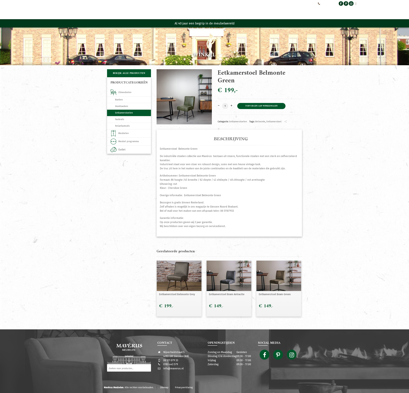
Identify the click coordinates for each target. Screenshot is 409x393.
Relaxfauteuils (122, 126)
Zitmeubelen (124, 92)
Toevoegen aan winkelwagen (261, 106)
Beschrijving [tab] (231, 139)
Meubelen (123, 133)
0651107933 (327, 3)
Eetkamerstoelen (238, 121)
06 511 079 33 (170, 360)
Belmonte (260, 121)
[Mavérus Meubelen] (134, 10)
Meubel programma (128, 141)
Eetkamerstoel (274, 121)
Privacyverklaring (184, 387)
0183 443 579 (170, 364)
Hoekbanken (121, 106)
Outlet (121, 149)
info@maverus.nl (173, 368)
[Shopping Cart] (300, 11)
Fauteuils (119, 119)
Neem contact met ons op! (301, 3)
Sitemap (164, 387)
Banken (119, 99)
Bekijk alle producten (129, 73)
